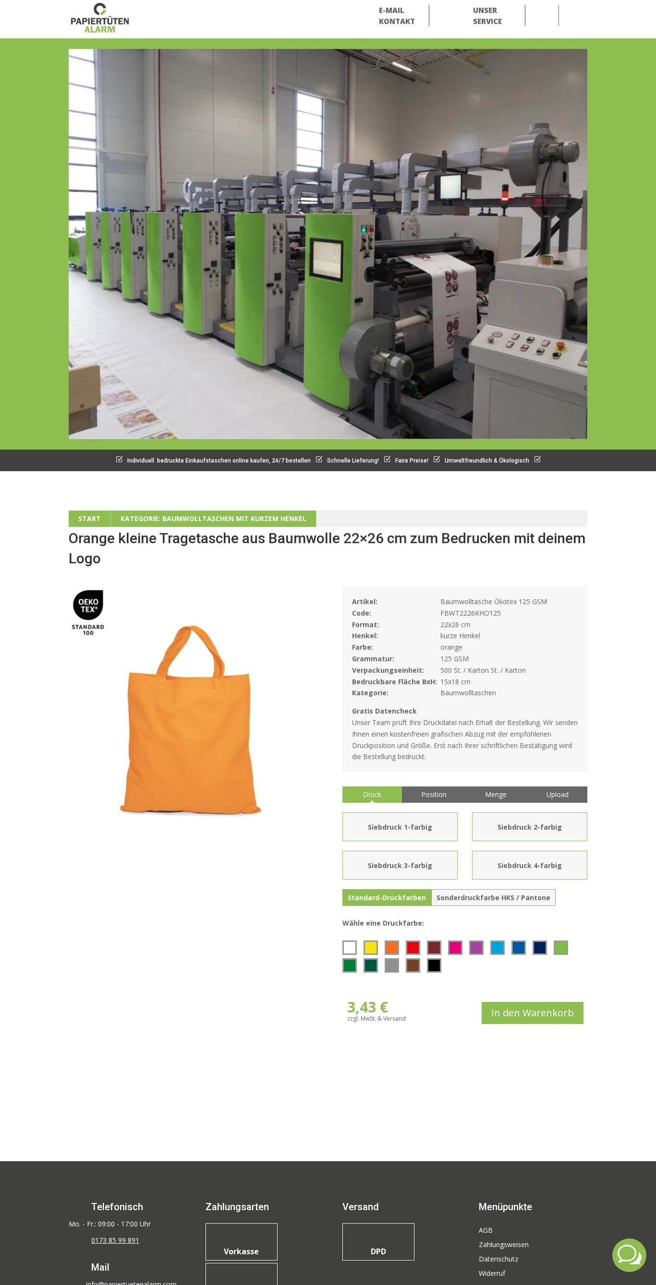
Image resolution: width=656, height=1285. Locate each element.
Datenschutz (498, 1259)
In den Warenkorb (532, 1012)
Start (89, 518)
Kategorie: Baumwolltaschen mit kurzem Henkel (213, 518)
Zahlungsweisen (504, 1245)
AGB (486, 1231)
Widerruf (492, 1274)
